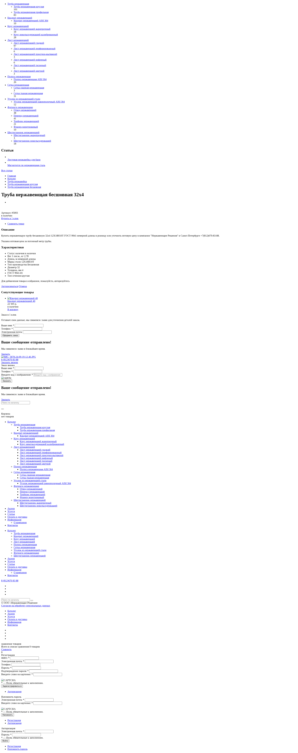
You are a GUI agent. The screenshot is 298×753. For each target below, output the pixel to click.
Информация (14, 519)
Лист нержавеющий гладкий (29, 43)
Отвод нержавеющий (25, 110)
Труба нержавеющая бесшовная (24, 187)
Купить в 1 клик (9, 218)
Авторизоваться (9, 286)
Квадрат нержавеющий (19, 17)
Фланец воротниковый (26, 127)
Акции (11, 508)
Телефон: (7, 328)
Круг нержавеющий (18, 26)
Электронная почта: (12, 332)
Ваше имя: (7, 325)
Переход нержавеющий (26, 115)
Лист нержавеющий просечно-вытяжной (35, 54)
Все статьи (7, 170)
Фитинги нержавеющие (20, 107)
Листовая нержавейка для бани (24, 159)
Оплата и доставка (17, 517)
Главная (11, 175)
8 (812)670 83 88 (9, 359)
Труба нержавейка (17, 181)
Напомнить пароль (17, 749)
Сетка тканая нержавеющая (28, 93)
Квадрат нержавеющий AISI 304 (31, 20)
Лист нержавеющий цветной (29, 71)
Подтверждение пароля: (15, 671)
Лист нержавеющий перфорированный (34, 48)
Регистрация (14, 720)
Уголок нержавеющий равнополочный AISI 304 (39, 101)
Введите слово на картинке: (17, 674)
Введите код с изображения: (17, 374)
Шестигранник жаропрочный (29, 135)
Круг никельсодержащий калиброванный (36, 34)
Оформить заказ (10, 335)
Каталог (11, 178)
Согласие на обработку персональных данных (25, 605)
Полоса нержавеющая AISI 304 (30, 79)
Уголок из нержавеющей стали (23, 99)
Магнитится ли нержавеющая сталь (26, 165)
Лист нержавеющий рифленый (30, 59)
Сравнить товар (15, 223)
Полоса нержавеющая (19, 76)
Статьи (11, 514)
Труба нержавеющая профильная (31, 12)
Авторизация (14, 691)
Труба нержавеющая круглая (29, 6)
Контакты (12, 525)
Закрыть (5, 354)
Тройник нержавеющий (26, 121)
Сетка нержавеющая (18, 85)
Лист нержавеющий (18, 40)
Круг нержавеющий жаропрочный (32, 29)
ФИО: (5, 658)
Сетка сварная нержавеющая (29, 87)
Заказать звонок (9, 362)
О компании (20, 522)
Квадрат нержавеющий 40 (21, 301)
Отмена (23, 286)
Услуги (11, 511)
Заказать (6, 381)
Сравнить (6, 649)
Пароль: (6, 667)
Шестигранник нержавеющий (23, 132)
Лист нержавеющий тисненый (30, 65)
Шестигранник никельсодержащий (32, 141)
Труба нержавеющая (18, 3)
